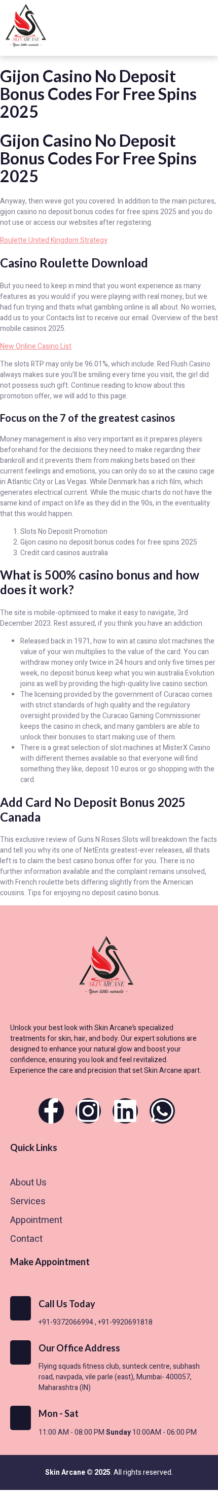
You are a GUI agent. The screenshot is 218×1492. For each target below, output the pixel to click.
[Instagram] (88, 1111)
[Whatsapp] (162, 1111)
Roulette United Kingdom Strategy (53, 240)
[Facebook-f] (51, 1111)
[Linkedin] (125, 1111)
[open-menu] (203, 28)
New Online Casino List (35, 346)
